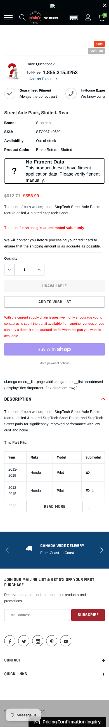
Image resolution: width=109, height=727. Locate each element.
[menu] (8, 17)
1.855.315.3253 (60, 72)
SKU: (8, 132)
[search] (22, 18)
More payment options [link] (54, 363)
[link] (54, 5)
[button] (74, 17)
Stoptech (43, 123)
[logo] (44, 18)
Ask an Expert (41, 79)
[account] (88, 17)
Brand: (10, 123)
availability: (14, 141)
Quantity (11, 258)
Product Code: (16, 150)
